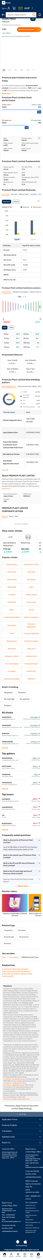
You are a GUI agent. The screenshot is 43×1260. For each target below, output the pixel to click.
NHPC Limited (31, 595)
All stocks (7, 706)
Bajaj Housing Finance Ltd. (32, 1222)
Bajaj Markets (29, 1219)
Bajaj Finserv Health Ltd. (32, 1228)
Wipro (31, 587)
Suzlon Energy (11, 564)
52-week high (9, 699)
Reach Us (6, 1142)
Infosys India (31, 602)
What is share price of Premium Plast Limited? (18, 841)
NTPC (12, 634)
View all (5, 748)
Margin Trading (26, 974)
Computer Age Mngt (31, 634)
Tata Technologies (31, 641)
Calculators (7, 1131)
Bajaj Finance (12, 641)
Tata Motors (31, 580)
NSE (33, 19)
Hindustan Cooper (31, 664)
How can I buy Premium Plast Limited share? (18, 880)
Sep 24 (17, 239)
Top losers (22, 693)
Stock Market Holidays (11, 974)
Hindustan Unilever (12, 656)
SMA (11, 328)
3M (21, 70)
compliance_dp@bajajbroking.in (14, 1085)
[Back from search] (3, 14)
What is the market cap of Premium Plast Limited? (19, 856)
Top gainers (8, 693)
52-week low (25, 699)
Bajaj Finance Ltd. (30, 1208)
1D (4, 70)
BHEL (12, 610)
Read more (6, 93)
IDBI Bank (31, 679)
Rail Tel (31, 610)
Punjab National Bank (12, 617)
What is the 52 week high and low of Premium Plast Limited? (17, 872)
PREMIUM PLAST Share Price (31, 957)
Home (4, 957)
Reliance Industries (31, 617)
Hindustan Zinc (31, 656)
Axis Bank (12, 671)
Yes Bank (11, 595)
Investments (14, 957)
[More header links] (32, 8)
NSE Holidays (25, 971)
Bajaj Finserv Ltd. (30, 1205)
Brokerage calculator (20, 969)
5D (10, 70)
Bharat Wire (11, 625)
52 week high (9, 937)
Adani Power (12, 580)
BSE (38, 19)
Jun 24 (33, 239)
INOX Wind (12, 649)
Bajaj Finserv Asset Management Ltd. (30, 1231)
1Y (33, 70)
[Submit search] (33, 14)
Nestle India (31, 671)
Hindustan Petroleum (12, 679)
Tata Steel (31, 572)
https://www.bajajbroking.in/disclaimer (16, 1099)
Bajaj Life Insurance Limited (31, 1216)
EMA (4, 328)
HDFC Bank (12, 602)
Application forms (9, 1119)
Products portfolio (9, 1125)
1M (16, 70)
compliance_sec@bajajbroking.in (14, 1079)
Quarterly (6, 202)
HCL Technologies (12, 664)
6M (28, 70)
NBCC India (12, 587)
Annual (16, 202)
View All (5, 470)
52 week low (24, 937)
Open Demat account (11, 971)
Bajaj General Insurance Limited (32, 1211)
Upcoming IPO (8, 976)
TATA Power (11, 572)
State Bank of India (31, 564)
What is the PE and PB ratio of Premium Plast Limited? (19, 864)
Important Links (8, 1137)
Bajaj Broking (29, 1225)
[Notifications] (39, 14)
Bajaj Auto (31, 649)
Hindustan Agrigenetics (31, 625)
